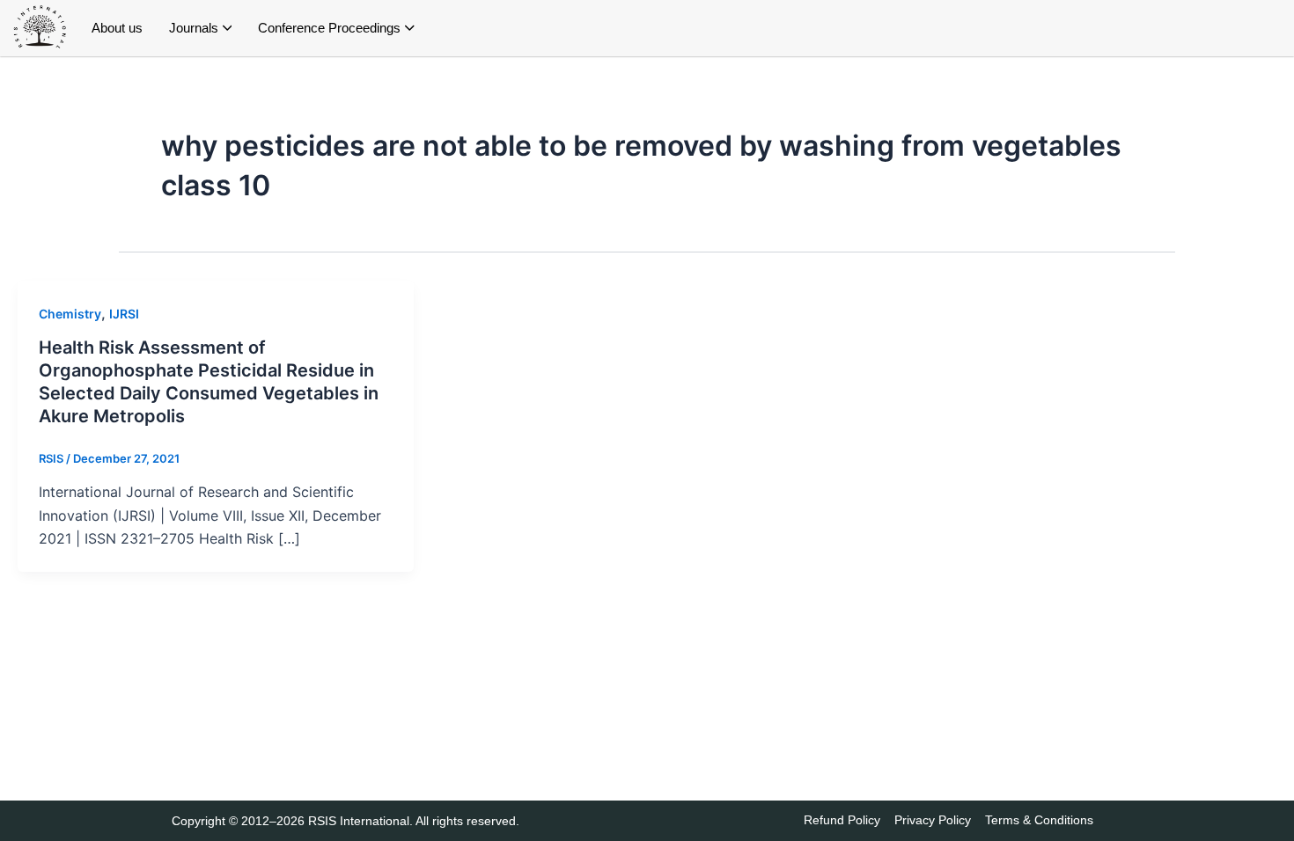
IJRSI (124, 313)
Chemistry (70, 313)
